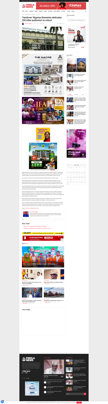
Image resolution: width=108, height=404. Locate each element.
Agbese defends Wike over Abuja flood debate (53, 282)
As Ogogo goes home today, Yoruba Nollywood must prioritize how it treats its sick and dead (76, 68)
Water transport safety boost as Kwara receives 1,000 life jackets (39, 264)
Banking (40, 11)
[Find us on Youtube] (28, 378)
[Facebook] (23, 219)
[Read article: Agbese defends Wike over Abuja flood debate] (54, 274)
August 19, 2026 (52, 283)
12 (76, 174)
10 (70, 174)
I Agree (79, 402)
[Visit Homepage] (28, 6)
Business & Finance (28, 14)
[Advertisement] (54, 344)
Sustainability (38, 14)
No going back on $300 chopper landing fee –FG (53, 300)
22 (84, 177)
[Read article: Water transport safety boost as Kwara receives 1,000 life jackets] (43, 256)
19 (76, 177)
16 (68, 177)
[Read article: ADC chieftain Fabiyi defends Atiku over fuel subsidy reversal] (70, 82)
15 (84, 174)
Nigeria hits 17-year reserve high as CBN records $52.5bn (35, 226)
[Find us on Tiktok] (26, 378)
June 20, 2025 (33, 265)
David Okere (25, 303)
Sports (68, 11)
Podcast (63, 11)
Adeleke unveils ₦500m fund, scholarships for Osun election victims (37, 228)
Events (73, 11)
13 (79, 174)
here (84, 20)
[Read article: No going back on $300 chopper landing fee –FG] (54, 292)
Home (23, 11)
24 (70, 179)
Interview (50, 11)
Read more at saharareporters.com (32, 208)
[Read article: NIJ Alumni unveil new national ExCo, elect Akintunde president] (69, 388)
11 (73, 174)
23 (68, 179)
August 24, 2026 (70, 70)
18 (73, 177)
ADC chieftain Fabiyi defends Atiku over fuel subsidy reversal (80, 81)
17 (70, 177)
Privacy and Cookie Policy (71, 402)
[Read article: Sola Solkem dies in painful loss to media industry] (70, 76)
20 (79, 177)
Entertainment (57, 11)
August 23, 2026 (77, 84)
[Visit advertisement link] (61, 5)
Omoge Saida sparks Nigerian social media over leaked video (80, 107)
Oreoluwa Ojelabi (27, 265)
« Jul (67, 183)
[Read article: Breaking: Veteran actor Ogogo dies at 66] (70, 88)
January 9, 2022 (35, 23)
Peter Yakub (47, 283)
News (26, 11)
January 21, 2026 (31, 303)
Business (31, 11)
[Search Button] (85, 11)
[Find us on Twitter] (24, 378)
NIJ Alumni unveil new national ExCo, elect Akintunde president (79, 387)
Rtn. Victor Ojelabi (28, 23)
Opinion (45, 11)
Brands (36, 11)
